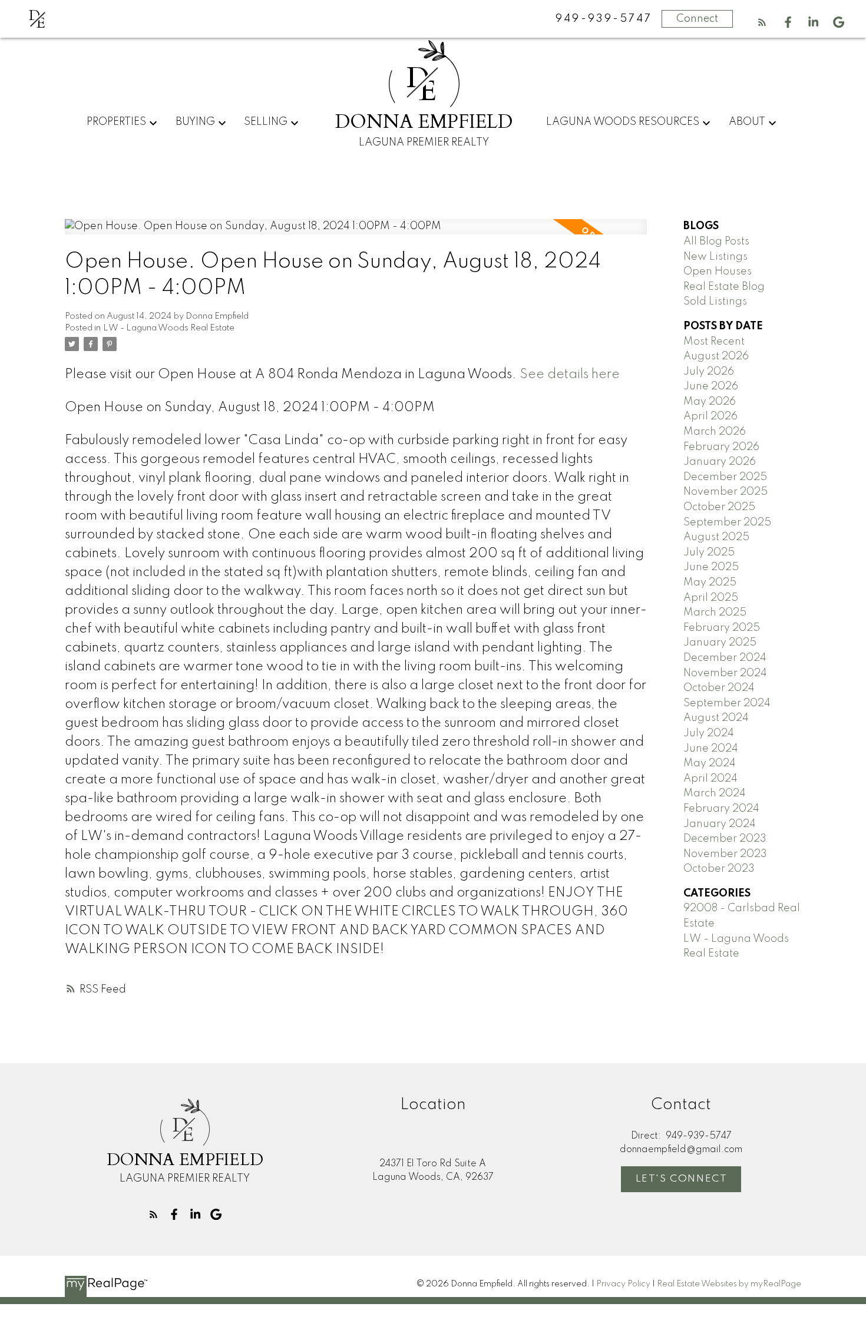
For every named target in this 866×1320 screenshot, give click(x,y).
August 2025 (716, 537)
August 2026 (716, 356)
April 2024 (710, 778)
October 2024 (719, 688)
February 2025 (721, 628)
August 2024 (716, 718)
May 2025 (709, 582)
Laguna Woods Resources (622, 122)
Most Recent (714, 341)
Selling (265, 122)
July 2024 (708, 733)
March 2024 (714, 793)
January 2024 (719, 824)
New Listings (715, 257)
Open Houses (717, 271)
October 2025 (719, 507)
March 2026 (714, 431)
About (747, 122)
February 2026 (721, 447)
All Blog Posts (716, 241)
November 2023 (725, 854)
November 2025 (725, 492)
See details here (570, 374)
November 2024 (725, 673)
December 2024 (724, 658)
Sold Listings (715, 301)
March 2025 (714, 612)
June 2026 (710, 386)
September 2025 (727, 522)
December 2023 (724, 838)
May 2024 (709, 763)
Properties (116, 122)
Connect (697, 19)
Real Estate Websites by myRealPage (729, 1284)
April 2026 (710, 416)
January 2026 (719, 461)
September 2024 (727, 703)
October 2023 (719, 869)
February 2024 (721, 808)
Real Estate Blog (724, 287)
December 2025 (725, 477)
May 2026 (709, 401)
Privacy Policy (623, 1284)
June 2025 (711, 567)
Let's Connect (682, 1179)
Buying (195, 122)
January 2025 (719, 642)
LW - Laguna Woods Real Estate (168, 328)
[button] (762, 22)
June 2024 (710, 748)
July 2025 (709, 552)
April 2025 (710, 598)
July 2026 (708, 371)
